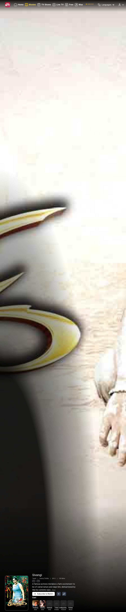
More (53, 590)
